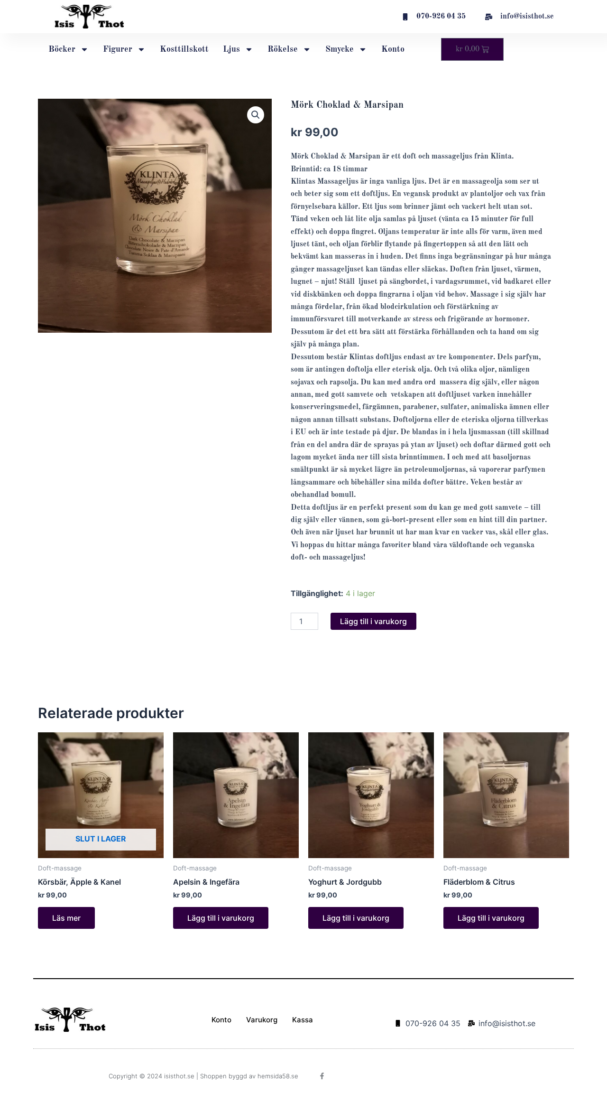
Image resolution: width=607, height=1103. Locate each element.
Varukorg (261, 1019)
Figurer (117, 49)
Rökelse (282, 49)
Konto (393, 49)
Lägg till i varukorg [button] (220, 918)
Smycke (339, 49)
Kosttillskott (184, 49)
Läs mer (66, 918)
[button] (255, 114)
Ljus (231, 49)
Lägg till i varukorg (373, 621)
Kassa (302, 1019)
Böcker (61, 49)
